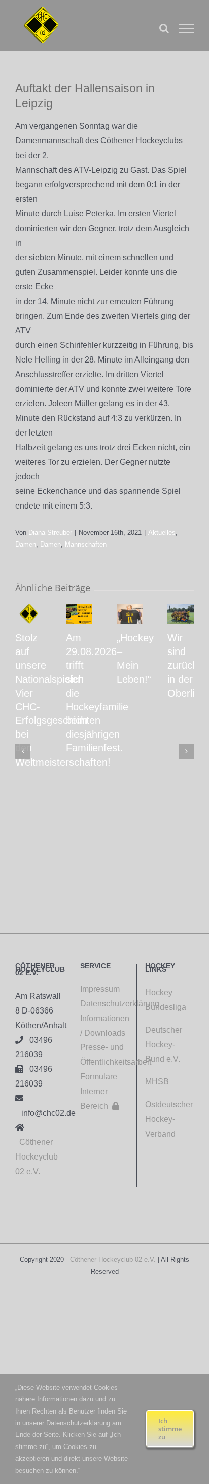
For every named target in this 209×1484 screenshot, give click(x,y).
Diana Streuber (50, 532)
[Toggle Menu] (186, 28)
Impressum (100, 989)
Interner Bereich (99, 1098)
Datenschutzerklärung (104, 1003)
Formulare (98, 1076)
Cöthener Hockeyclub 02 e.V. (36, 1157)
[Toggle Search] (164, 28)
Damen (25, 544)
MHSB (157, 1081)
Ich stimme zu (170, 1428)
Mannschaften (86, 544)
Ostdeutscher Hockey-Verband (169, 1119)
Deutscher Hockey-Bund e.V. (163, 1045)
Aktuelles (162, 532)
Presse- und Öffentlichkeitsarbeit (104, 1054)
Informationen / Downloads (104, 1025)
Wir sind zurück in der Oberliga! (187, 665)
